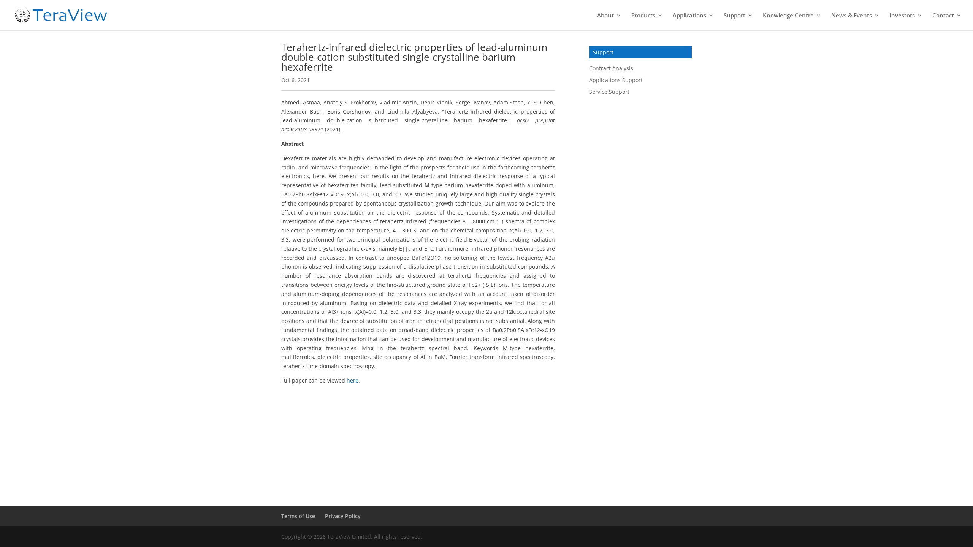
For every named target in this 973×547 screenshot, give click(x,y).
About (605, 16)
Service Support (609, 91)
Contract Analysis (611, 68)
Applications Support (616, 80)
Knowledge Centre (788, 16)
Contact (943, 16)
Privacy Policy (343, 516)
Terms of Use (298, 516)
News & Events (851, 16)
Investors (902, 16)
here (352, 380)
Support (734, 16)
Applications (689, 16)
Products (643, 16)
